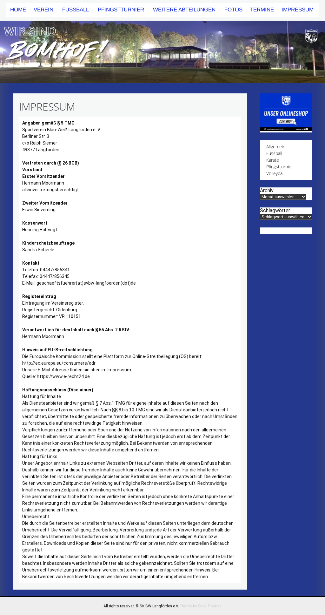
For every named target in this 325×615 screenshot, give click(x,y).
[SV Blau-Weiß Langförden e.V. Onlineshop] (286, 129)
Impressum (298, 10)
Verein (43, 10)
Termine (262, 10)
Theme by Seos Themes (201, 606)
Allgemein (275, 147)
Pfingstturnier (121, 10)
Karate (272, 160)
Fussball (274, 153)
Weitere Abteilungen (184, 10)
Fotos (233, 10)
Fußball (75, 10)
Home (18, 10)
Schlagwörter (275, 210)
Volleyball (275, 173)
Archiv (267, 190)
